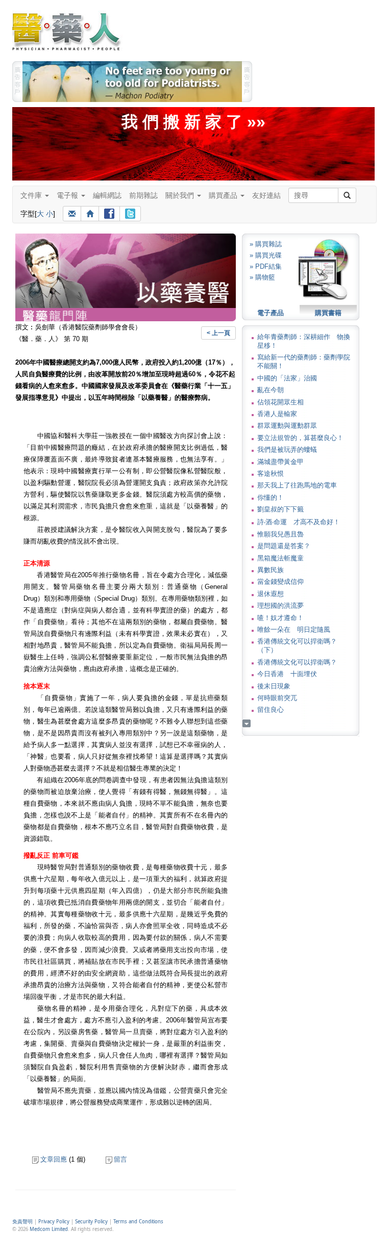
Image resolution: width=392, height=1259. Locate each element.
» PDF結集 (266, 266)
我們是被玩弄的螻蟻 (287, 449)
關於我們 (180, 195)
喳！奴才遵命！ (280, 618)
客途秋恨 (270, 473)
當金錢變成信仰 (280, 581)
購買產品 (224, 195)
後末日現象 (273, 686)
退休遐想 (270, 594)
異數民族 (270, 570)
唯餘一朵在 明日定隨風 (293, 629)
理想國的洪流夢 (280, 605)
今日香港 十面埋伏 (287, 674)
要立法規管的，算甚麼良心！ (300, 438)
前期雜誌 (143, 195)
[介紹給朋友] (72, 213)
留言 (120, 1159)
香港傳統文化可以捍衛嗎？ (297, 662)
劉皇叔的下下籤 (280, 509)
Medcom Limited (49, 1229)
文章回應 (53, 1159)
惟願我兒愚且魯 (280, 534)
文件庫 (32, 195)
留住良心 (270, 709)
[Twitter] (130, 213)
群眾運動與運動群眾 (287, 425)
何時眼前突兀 (277, 698)
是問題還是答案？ (283, 546)
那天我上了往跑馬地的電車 (297, 485)
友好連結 (266, 195)
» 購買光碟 (266, 255)
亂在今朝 (270, 390)
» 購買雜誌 (266, 244)
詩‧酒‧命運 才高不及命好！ (298, 522)
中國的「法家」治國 (287, 378)
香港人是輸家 (277, 414)
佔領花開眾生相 (280, 402)
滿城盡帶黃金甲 (280, 462)
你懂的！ (270, 497)
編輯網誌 (107, 195)
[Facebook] (109, 213)
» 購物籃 (262, 277)
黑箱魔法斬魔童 (280, 558)
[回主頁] (90, 213)
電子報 (68, 195)
